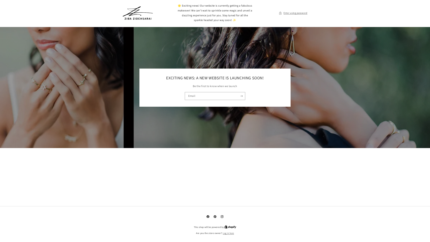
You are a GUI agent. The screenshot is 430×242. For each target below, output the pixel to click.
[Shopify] (230, 227)
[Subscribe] (241, 96)
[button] (293, 13)
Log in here (228, 233)
